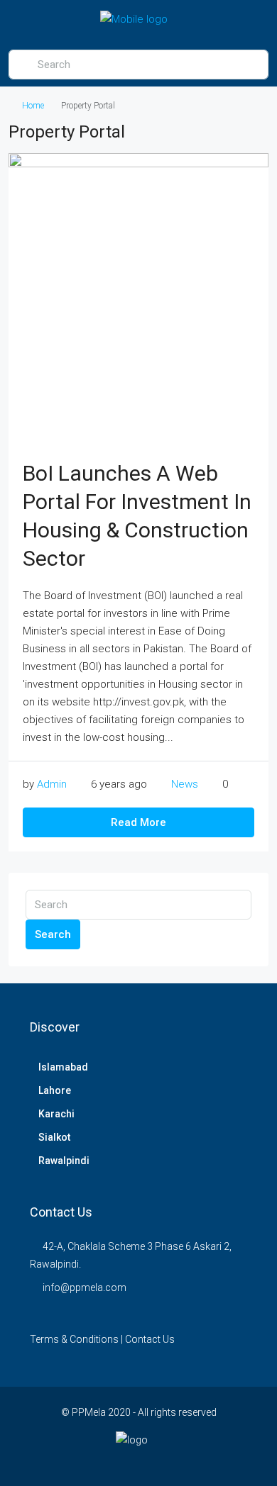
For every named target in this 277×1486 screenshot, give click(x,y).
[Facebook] (89, 1459)
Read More (138, 822)
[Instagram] (139, 1459)
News (184, 784)
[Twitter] (114, 1459)
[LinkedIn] (163, 1459)
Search (53, 934)
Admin (52, 784)
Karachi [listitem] (56, 1113)
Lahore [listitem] (54, 1090)
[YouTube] (188, 1459)
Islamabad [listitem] (63, 1067)
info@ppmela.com (84, 1287)
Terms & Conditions (74, 1339)
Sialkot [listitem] (54, 1137)
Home (33, 106)
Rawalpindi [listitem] (63, 1160)
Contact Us (150, 1339)
